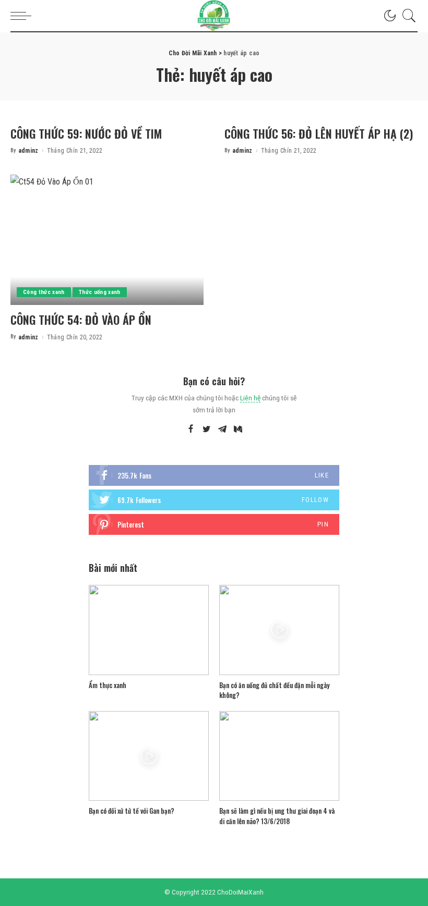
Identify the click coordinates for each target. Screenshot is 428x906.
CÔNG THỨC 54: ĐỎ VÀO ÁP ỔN (80, 319)
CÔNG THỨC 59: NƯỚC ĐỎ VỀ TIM (86, 133)
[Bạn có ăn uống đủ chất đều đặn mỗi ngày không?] (279, 630)
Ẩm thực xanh (107, 685)
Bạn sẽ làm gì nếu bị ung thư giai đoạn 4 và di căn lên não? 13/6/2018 (277, 815)
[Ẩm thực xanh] (149, 630)
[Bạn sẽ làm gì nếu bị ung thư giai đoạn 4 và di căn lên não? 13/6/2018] (279, 756)
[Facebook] (191, 429)
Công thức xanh (44, 292)
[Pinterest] (214, 524)
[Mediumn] (238, 429)
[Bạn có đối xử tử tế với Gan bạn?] (149, 756)
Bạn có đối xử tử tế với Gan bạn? (131, 810)
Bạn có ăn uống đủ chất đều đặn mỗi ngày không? (274, 690)
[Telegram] (222, 429)
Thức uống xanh (100, 292)
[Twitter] (207, 429)
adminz (28, 151)
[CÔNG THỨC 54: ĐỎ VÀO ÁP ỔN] (107, 240)
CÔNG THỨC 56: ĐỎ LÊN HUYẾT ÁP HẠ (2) (318, 133)
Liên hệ (250, 398)
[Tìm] (407, 15)
